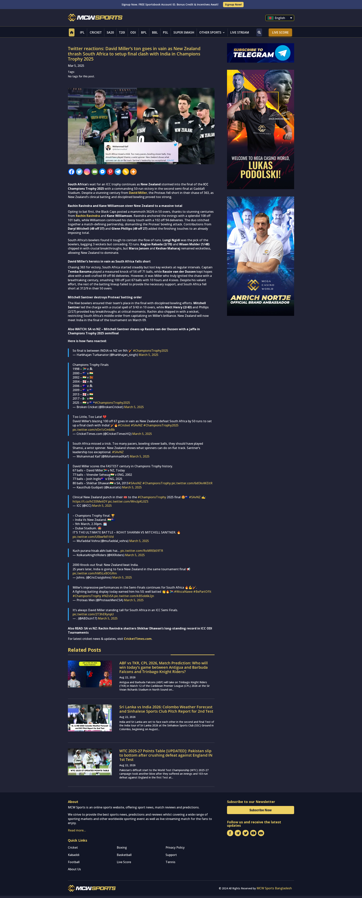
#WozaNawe (183, 591)
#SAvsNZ (135, 483)
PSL (165, 32)
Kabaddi (73, 855)
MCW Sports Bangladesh (274, 888)
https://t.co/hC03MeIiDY (90, 501)
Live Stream (239, 32)
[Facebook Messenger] (102, 171)
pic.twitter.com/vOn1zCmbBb (94, 430)
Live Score (280, 32)
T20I (122, 32)
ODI (133, 32)
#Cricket (124, 425)
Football (74, 862)
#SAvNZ (137, 425)
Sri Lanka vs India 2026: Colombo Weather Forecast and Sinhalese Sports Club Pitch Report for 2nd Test (166, 709)
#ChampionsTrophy (156, 483)
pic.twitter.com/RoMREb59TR (141, 551)
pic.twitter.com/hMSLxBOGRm (95, 573)
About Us (74, 869)
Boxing (122, 847)
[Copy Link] (125, 171)
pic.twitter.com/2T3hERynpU (93, 614)
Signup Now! (233, 4)
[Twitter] (79, 171)
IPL (82, 32)
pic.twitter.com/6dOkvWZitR (192, 483)
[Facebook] (71, 171)
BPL (144, 32)
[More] (133, 171)
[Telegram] (118, 171)
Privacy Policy (175, 847)
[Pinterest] (110, 171)
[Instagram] (87, 171)
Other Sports (210, 32)
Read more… (77, 830)
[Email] (94, 171)
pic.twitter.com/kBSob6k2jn (134, 596)
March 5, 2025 (148, 355)
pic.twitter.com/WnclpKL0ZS (128, 501)
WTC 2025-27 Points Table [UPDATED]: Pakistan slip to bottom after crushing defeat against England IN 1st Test (165, 755)
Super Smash (183, 32)
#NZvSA (108, 596)
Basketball (124, 855)
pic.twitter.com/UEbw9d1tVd (93, 537)
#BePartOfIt (202, 591)
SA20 (110, 32)
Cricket (96, 32)
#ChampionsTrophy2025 (150, 350)
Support (171, 855)
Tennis (170, 862)
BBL (155, 32)
